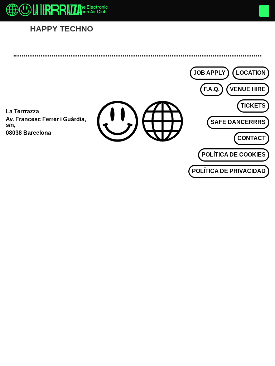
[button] (264, 11)
